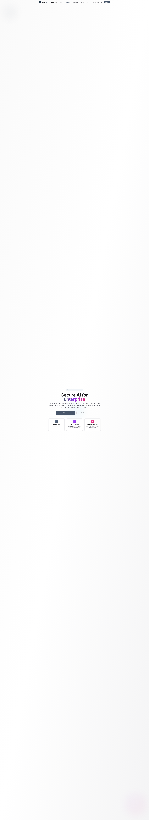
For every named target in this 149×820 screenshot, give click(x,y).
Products (67, 2)
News (82, 2)
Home (61, 2)
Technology (75, 2)
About (88, 2)
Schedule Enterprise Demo (65, 412)
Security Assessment (83, 412)
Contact (94, 2)
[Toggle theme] (102, 2)
